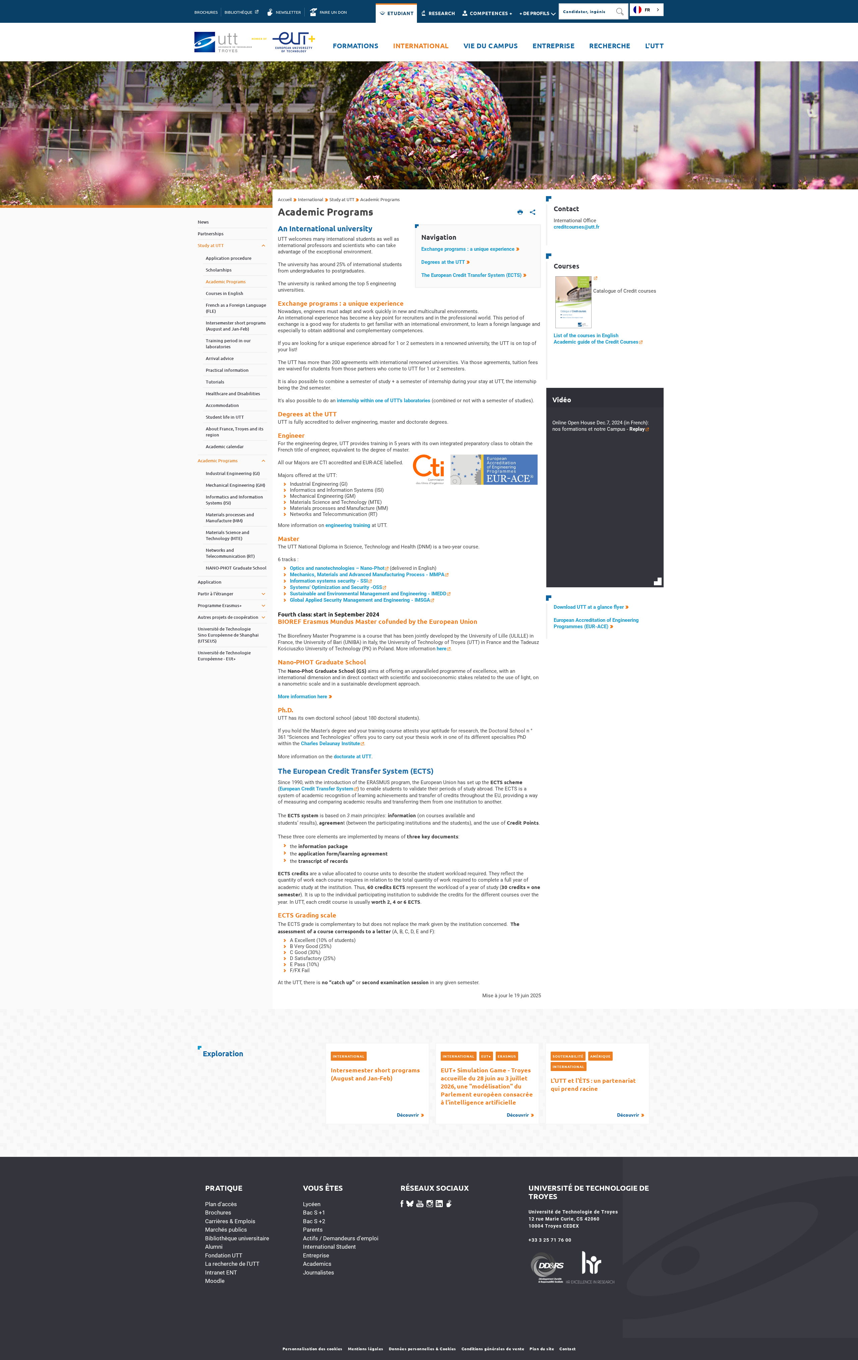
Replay (637, 429)
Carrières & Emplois (230, 1221)
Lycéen (311, 1204)
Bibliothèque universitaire (237, 1238)
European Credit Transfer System (316, 789)
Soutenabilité (568, 1056)
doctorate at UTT (352, 757)
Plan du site (542, 1348)
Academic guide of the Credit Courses (596, 342)
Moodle (215, 1281)
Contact (567, 1348)
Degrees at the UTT (443, 262)
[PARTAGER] (532, 212)
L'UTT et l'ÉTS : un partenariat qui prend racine (595, 1097)
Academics (317, 1263)
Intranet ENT (221, 1272)
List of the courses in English (586, 336)
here (441, 649)
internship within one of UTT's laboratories (383, 401)
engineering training (347, 525)
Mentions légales (365, 1348)
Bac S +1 (314, 1212)
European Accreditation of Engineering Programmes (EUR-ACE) (596, 623)
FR (647, 9)
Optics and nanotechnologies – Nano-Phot (337, 568)
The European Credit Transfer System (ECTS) (471, 275)
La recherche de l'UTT (232, 1263)
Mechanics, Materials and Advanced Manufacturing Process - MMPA (367, 575)
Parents (313, 1229)
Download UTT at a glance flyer (589, 607)
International (349, 1056)
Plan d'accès (221, 1204)
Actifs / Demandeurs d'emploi (340, 1238)
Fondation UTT (223, 1255)
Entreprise (316, 1255)
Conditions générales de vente (493, 1348)
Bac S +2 (314, 1221)
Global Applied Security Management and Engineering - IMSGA (360, 600)
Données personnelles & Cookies (422, 1348)
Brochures (218, 1212)
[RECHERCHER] (620, 11)
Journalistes (318, 1272)
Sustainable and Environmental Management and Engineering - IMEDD (368, 594)
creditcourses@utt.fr (576, 227)
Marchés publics (226, 1229)
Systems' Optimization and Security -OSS (336, 587)
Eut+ (486, 1056)
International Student (329, 1246)
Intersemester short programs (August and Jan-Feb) (375, 1092)
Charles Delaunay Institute (330, 744)
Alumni (214, 1246)
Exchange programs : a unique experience (467, 249)
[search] (585, 11)
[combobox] (647, 9)
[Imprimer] (520, 213)
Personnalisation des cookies (313, 1348)
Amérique (600, 1056)
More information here (302, 697)
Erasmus (507, 1056)
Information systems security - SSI (329, 581)
